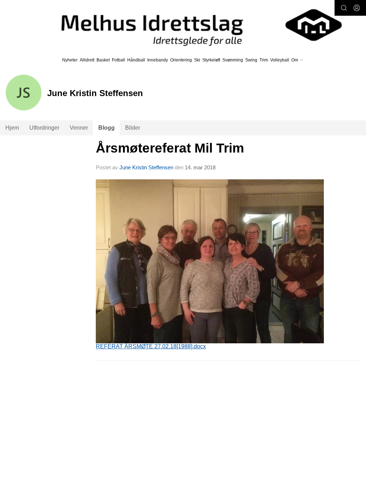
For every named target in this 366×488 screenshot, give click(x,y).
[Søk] (343, 7)
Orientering (181, 60)
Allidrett (87, 60)
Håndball (136, 60)
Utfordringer (44, 128)
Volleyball (279, 60)
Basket (103, 60)
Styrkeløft (211, 60)
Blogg (106, 128)
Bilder (132, 128)
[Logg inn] (356, 7)
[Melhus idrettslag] (193, 25)
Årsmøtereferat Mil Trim (170, 148)
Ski (197, 60)
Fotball (118, 60)
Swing (251, 60)
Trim (263, 60)
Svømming (232, 60)
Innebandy (157, 60)
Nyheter (70, 60)
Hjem (12, 128)
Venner (79, 128)
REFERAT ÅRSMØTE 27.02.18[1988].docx (151, 346)
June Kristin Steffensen (146, 167)
